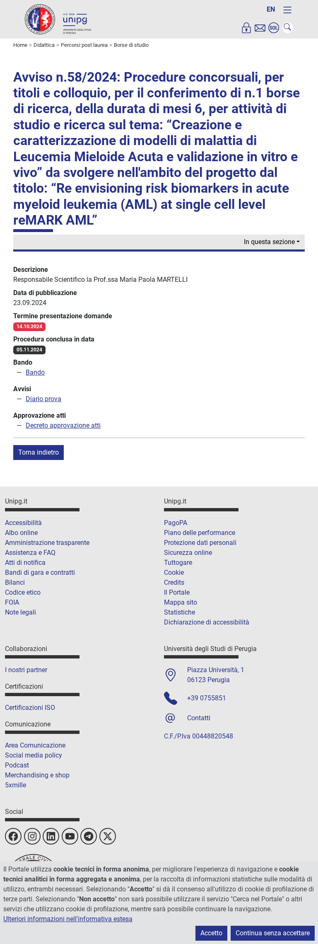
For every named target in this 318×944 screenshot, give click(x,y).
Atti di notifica (25, 562)
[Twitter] (107, 836)
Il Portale (177, 592)
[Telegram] (88, 836)
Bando (35, 372)
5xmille (15, 785)
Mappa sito (180, 602)
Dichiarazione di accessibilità (206, 622)
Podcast (17, 765)
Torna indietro (38, 452)
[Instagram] (32, 836)
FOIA (12, 602)
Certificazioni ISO (30, 708)
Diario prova (43, 399)
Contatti (198, 718)
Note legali (20, 612)
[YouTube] (70, 836)
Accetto (211, 933)
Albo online (21, 533)
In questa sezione (269, 242)
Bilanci (15, 582)
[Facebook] (13, 836)
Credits (174, 582)
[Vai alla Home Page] (58, 19)
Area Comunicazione (35, 745)
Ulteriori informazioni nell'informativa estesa (67, 919)
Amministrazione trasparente (47, 543)
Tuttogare (178, 562)
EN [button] (271, 9)
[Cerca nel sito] (287, 27)
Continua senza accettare (273, 933)
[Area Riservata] (246, 27)
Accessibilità (23, 523)
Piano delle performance (199, 533)
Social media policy (33, 755)
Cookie (174, 572)
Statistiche (179, 612)
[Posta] (260, 27)
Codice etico (23, 592)
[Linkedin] (51, 836)
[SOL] (273, 27)
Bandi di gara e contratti (40, 572)
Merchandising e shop (37, 775)
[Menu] (287, 10)
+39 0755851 (206, 698)
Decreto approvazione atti (63, 425)
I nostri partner (26, 670)
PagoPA (175, 523)
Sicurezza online (188, 553)
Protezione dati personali (200, 543)
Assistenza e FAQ (30, 553)
